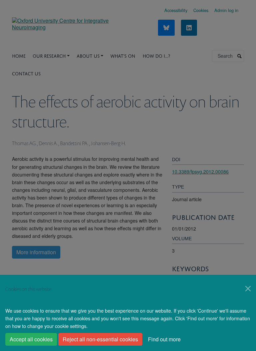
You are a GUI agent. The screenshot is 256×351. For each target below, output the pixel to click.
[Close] (248, 288)
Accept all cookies (31, 339)
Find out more (164, 339)
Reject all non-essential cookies (100, 339)
